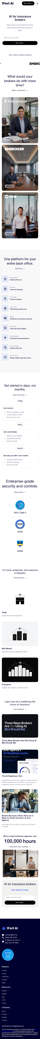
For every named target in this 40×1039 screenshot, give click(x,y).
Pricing (4, 973)
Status (4, 983)
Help (3, 997)
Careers (4, 1014)
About (3, 1011)
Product (4, 970)
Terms (4, 1000)
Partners (4, 991)
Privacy (4, 1003)
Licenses (4, 980)
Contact (4, 1020)
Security (4, 1017)
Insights (4, 994)
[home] (7, 3)
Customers (5, 976)
